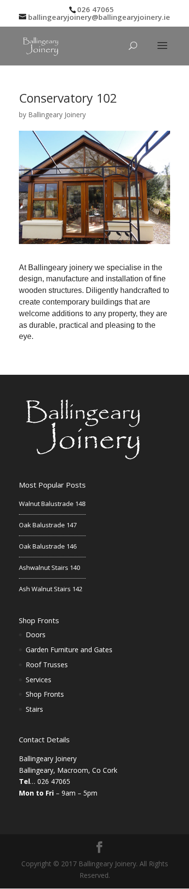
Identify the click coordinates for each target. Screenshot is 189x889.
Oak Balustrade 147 (48, 525)
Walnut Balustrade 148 (52, 503)
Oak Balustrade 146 (48, 546)
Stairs (34, 709)
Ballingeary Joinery (57, 114)
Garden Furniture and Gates (69, 649)
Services (38, 679)
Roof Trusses (47, 664)
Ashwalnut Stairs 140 (49, 567)
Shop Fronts (45, 694)
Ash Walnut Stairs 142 (50, 588)
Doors (36, 634)
